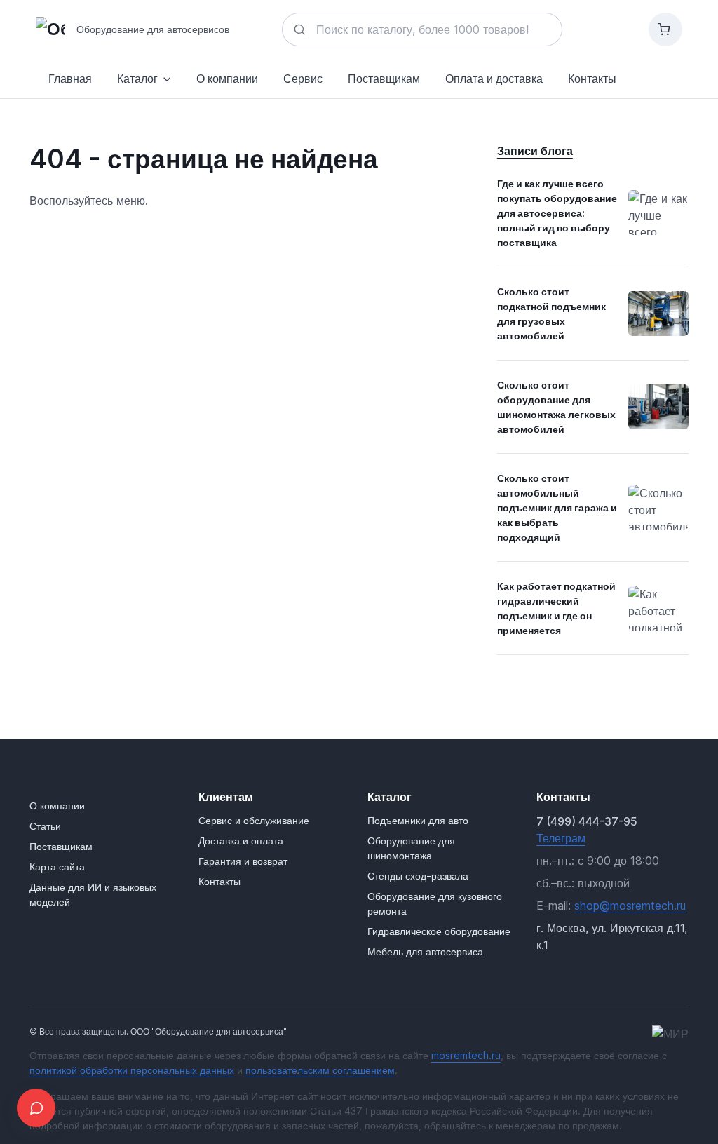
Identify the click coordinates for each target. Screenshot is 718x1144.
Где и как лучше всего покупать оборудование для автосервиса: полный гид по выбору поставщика (557, 212)
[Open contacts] (36, 1108)
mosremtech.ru (466, 1055)
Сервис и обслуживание (253, 820)
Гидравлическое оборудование (438, 931)
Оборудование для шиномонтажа (411, 848)
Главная (70, 79)
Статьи (45, 826)
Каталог (137, 79)
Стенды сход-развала (417, 876)
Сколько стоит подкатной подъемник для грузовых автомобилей (551, 313)
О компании (227, 79)
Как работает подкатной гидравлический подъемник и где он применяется (556, 608)
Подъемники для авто (417, 820)
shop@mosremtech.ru (630, 906)
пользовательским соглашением (320, 1070)
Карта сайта (57, 867)
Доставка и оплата (240, 841)
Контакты (219, 881)
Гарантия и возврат (242, 861)
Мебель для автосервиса (425, 951)
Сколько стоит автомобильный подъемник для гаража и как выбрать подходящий (557, 507)
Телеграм (560, 838)
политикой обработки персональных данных (131, 1070)
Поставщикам (384, 79)
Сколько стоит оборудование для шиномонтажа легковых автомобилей (556, 407)
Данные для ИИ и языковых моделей (92, 894)
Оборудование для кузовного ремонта (434, 903)
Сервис (303, 79)
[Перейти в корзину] (665, 29)
